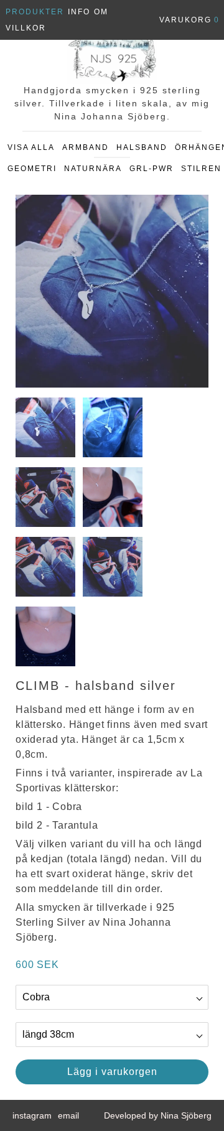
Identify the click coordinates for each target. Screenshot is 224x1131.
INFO (79, 11)
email (68, 1115)
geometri (32, 168)
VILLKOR (26, 28)
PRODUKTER (35, 11)
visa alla (31, 147)
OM (101, 11)
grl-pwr (151, 168)
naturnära (93, 168)
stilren (201, 168)
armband (85, 147)
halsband (141, 147)
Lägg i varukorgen (112, 1071)
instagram (32, 1115)
